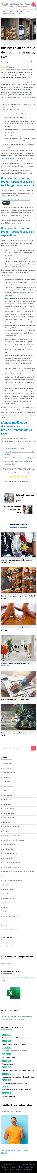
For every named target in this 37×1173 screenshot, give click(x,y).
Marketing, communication (11, 867)
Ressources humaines (9, 898)
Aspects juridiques (8, 764)
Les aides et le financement (11, 862)
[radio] (11, 477)
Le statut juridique (8, 858)
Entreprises (6, 822)
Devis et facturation (9, 817)
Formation (6, 831)
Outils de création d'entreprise (12, 880)
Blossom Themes (24, 1167)
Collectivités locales (9, 795)
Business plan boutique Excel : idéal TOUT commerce (16, 665)
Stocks (5, 925)
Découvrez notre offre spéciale (11, 1111)
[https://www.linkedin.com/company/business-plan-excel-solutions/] (10, 945)
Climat (5, 791)
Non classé (6, 876)
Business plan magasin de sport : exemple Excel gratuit (18, 597)
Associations (7, 768)
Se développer (7, 912)
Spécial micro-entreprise (10, 916)
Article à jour (5, 62)
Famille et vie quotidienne (11, 826)
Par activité (6, 885)
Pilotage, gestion (8, 889)
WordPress (11, 1169)
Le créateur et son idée (10, 849)
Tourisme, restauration (10, 930)
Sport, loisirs (7, 921)
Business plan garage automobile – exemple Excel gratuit (16, 561)
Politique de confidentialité (23, 1169)
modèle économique (7, 158)
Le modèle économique (10, 853)
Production (6, 894)
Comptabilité (7, 804)
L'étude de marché (9, 844)
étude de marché (21, 415)
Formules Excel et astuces (11, 835)
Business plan (6, 44)
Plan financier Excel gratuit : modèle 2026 (15, 699)
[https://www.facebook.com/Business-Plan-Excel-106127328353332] (4, 945)
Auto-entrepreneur (9, 773)
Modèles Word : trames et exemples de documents (18, 871)
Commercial (7, 799)
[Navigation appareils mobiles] (33, 4)
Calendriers (6, 782)
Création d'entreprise (9, 808)
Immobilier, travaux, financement (13, 840)
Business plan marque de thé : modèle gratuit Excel (17, 734)
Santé (4, 903)
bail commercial (29, 311)
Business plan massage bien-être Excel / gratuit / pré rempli (18, 629)
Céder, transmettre (9, 786)
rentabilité (29, 95)
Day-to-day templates (9, 813)
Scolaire (5, 907)
